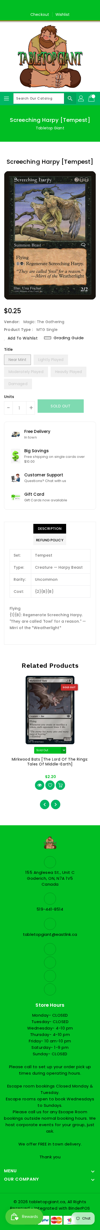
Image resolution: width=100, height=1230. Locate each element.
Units (9, 397)
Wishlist (62, 14)
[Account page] (81, 98)
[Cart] (92, 98)
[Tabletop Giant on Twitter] (45, 6)
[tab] (49, 529)
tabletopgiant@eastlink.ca (50, 934)
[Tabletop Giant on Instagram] (55, 6)
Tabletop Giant (50, 128)
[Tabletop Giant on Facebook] (35, 6)
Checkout (39, 14)
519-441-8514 (50, 909)
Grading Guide (69, 338)
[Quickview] (39, 785)
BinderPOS (79, 1208)
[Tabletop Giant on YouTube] (65, 6)
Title (8, 349)
